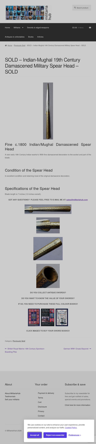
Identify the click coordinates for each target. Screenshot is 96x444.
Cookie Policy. (71, 427)
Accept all (34, 435)
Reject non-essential (55, 435)
